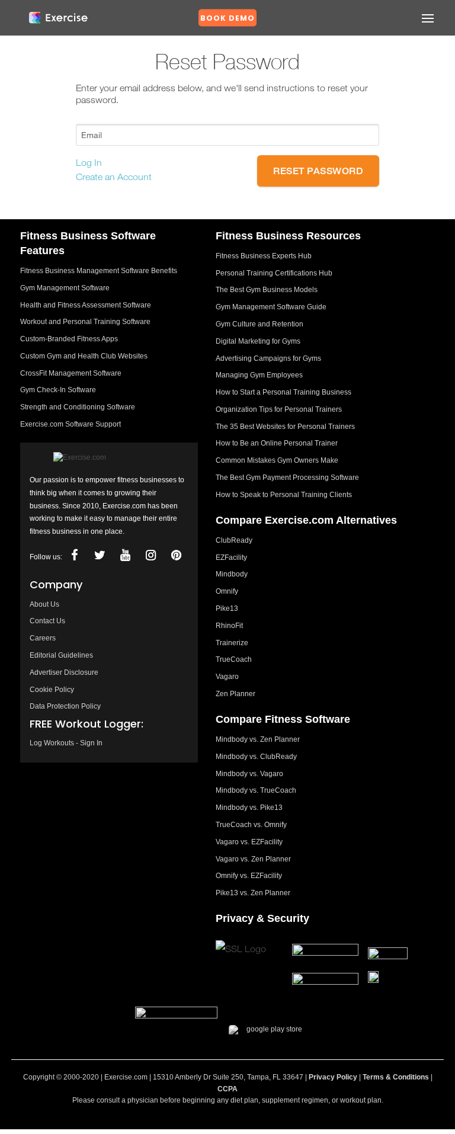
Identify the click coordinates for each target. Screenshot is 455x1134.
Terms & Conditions (396, 1077)
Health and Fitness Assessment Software (85, 305)
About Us (44, 604)
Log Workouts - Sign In (66, 743)
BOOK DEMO (227, 18)
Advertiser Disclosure (64, 672)
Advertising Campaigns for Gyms (268, 358)
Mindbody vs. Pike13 (249, 807)
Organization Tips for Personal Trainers (279, 409)
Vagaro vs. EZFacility (249, 842)
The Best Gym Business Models (267, 290)
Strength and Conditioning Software (77, 407)
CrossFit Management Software (70, 373)
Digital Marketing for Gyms (258, 341)
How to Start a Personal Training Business (283, 392)
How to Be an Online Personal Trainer (277, 443)
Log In (89, 162)
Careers (43, 638)
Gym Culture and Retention (259, 324)
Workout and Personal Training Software (85, 322)
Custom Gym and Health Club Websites (84, 356)
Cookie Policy (52, 689)
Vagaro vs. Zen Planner (253, 859)
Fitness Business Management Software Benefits (98, 271)
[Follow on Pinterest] (175, 555)
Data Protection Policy (65, 706)
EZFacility (231, 557)
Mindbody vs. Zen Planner (258, 739)
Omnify (227, 591)
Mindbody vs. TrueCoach (256, 790)
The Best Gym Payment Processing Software (287, 477)
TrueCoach (234, 659)
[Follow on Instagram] (150, 555)
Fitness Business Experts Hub (264, 256)
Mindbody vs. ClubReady (256, 756)
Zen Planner (235, 694)
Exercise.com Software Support (70, 424)
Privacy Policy (333, 1077)
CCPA (227, 1089)
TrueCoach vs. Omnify (251, 825)
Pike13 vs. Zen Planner (253, 893)
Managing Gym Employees (259, 375)
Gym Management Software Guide (271, 307)
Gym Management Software (65, 288)
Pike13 (227, 608)
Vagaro (227, 676)
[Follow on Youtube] (125, 555)
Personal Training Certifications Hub (274, 273)
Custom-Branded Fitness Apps (69, 339)
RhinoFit (229, 626)
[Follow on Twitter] (99, 555)
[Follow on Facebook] (74, 555)
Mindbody (232, 574)
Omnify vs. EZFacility (249, 876)
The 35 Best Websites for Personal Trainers (285, 426)
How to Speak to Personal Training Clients (284, 495)
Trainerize (232, 643)
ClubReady (234, 540)
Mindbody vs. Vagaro (249, 774)
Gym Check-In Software (58, 390)
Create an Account (114, 176)
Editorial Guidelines (61, 655)
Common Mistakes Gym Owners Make (277, 460)
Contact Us (47, 621)
